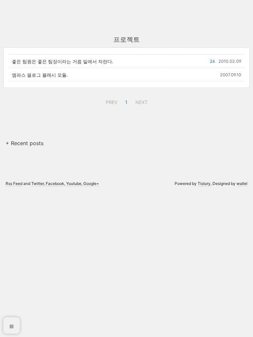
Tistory (204, 183)
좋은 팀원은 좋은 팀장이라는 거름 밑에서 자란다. (62, 61)
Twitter (37, 183)
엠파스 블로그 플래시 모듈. (40, 75)
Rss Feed (14, 183)
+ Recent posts (24, 143)
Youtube (73, 183)
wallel (242, 183)
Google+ (91, 183)
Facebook (55, 183)
